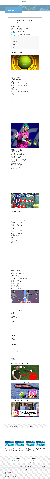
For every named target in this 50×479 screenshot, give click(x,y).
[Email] (31, 426)
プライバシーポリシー (25, 470)
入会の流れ (18, 466)
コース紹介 (15, 466)
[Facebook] (29, 426)
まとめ (14, 44)
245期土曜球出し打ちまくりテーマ (16, 351)
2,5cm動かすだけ (15, 41)
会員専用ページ (40, 466)
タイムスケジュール (14, 338)
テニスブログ (13, 339)
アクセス (36, 466)
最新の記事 (14, 47)
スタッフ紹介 (11, 466)
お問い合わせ (43, 466)
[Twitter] (30, 426)
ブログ (34, 466)
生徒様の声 (21, 466)
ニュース (13, 340)
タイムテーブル (31, 466)
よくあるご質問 (24, 466)
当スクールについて (7, 466)
